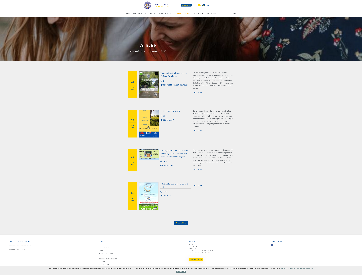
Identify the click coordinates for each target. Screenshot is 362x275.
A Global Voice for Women (163, 6)
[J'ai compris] (181, 271)
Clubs (152, 13)
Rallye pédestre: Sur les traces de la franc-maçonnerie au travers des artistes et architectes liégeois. (175, 153)
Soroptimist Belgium (161, 4)
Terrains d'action (164, 13)
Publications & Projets (214, 13)
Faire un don (231, 13)
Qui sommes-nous (139, 13)
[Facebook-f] (272, 245)
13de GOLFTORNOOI (170, 111)
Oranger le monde (183, 13)
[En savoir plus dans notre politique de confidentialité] (297, 268)
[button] (186, 5)
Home (128, 13)
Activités (197, 13)
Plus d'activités (181, 223)
